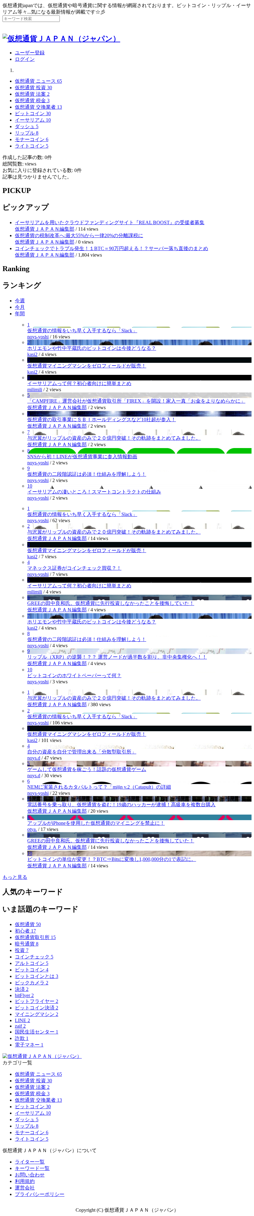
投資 (21, 950)
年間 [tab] (20, 313)
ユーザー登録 (30, 52)
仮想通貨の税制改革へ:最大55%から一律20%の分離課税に (79, 235)
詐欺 (21, 1038)
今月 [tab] (20, 307)
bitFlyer (24, 995)
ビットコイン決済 (36, 1007)
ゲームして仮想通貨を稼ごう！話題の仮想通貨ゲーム (86, 769)
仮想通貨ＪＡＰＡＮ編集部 (44, 229)
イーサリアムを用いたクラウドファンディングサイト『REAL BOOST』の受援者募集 (109, 222)
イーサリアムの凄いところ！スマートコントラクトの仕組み (94, 491)
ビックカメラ (31, 982)
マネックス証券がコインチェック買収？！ (74, 568)
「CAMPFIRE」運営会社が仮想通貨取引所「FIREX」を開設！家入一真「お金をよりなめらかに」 (136, 401)
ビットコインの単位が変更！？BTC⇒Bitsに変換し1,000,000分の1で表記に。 (111, 859)
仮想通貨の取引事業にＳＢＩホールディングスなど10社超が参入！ (101, 419)
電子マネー (29, 1044)
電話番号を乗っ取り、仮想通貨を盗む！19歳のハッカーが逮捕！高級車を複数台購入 (121, 804)
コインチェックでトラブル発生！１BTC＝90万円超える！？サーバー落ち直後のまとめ (111, 248)
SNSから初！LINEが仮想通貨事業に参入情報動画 (82, 456)
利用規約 (25, 1181)
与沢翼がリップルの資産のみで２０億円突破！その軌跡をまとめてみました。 (114, 438)
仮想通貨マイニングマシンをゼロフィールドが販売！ (86, 365)
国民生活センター (36, 1031)
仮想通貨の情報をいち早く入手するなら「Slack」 (82, 330)
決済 (21, 989)
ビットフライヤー (36, 1001)
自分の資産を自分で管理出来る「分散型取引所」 (81, 751)
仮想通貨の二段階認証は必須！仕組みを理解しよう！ (86, 474)
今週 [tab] (20, 300)
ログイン (25, 59)
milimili (34, 389)
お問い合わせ (30, 1174)
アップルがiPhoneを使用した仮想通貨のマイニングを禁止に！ (96, 823)
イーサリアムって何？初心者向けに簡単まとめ (79, 383)
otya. (32, 829)
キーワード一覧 (32, 1168)
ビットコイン (31, 969)
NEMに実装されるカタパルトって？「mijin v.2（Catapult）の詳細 (99, 787)
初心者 (25, 930)
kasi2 (32, 354)
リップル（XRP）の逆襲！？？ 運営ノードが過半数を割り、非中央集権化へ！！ (117, 657)
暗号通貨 (26, 943)
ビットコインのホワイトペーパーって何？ (74, 675)
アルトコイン (31, 963)
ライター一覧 (30, 1161)
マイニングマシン (36, 1014)
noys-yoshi (38, 336)
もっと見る (14, 877)
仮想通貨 (28, 924)
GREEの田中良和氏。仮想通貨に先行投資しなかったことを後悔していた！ (110, 603)
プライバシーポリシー (39, 1194)
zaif (20, 1026)
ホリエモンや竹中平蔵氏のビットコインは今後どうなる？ (91, 348)
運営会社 (25, 1187)
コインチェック (34, 956)
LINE (22, 1020)
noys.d (33, 758)
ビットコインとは (36, 976)
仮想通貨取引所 (35, 937)
